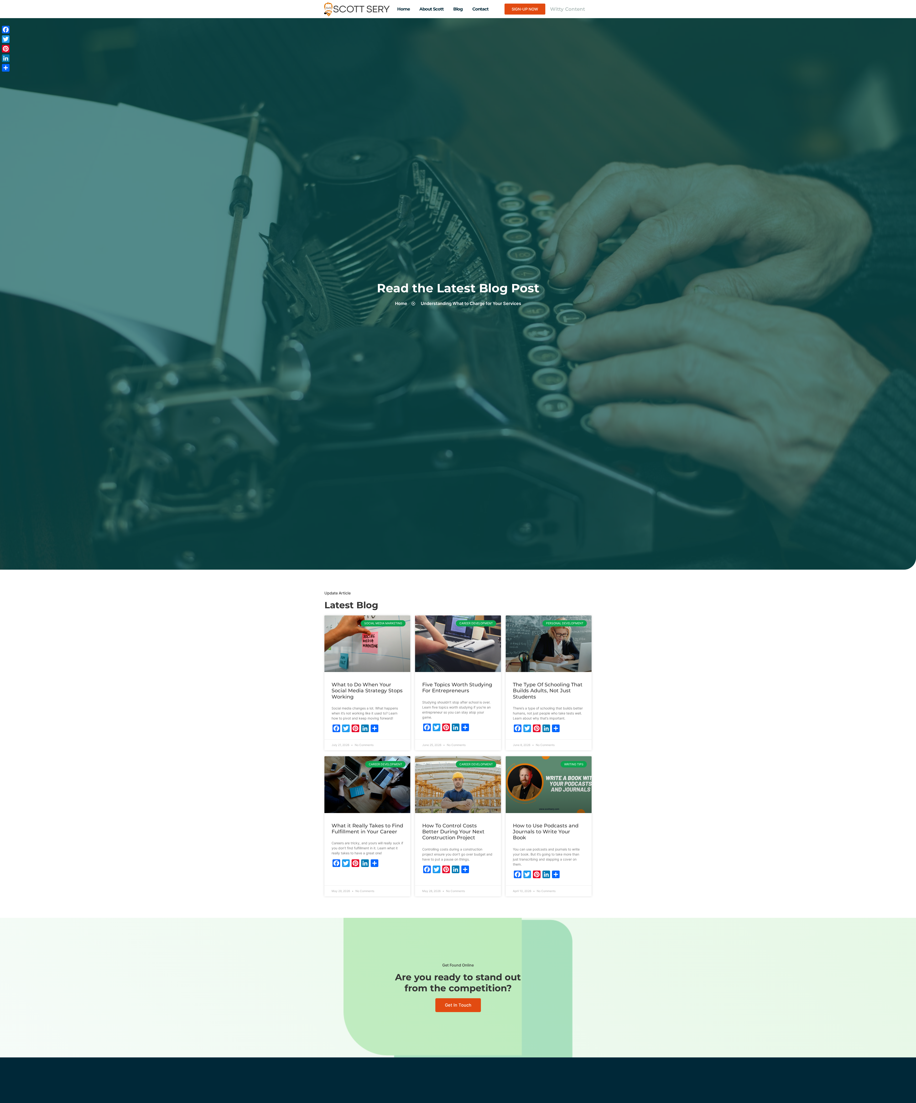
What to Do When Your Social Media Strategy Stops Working (367, 690)
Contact (480, 9)
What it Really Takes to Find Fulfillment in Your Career (367, 829)
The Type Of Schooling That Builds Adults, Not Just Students (548, 690)
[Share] (5, 68)
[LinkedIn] (5, 58)
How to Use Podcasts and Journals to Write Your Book (545, 831)
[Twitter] (5, 39)
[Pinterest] (5, 48)
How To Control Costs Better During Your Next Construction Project (453, 831)
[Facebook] (5, 29)
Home (403, 9)
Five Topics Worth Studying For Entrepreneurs (457, 687)
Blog (458, 9)
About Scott (431, 9)
